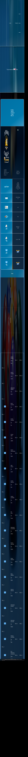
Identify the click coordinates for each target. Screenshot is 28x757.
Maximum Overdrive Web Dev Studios (10, 659)
